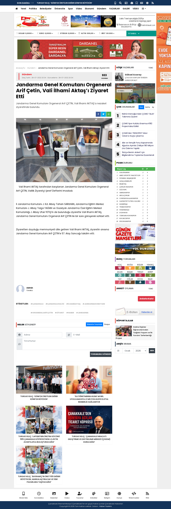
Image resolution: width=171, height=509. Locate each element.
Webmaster (134, 498)
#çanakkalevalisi (55, 304)
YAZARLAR (114, 8)
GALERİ (126, 8)
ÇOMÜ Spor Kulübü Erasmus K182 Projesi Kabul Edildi (134, 125)
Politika (33, 8)
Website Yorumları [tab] (94, 324)
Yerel (23, 8)
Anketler (93, 498)
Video (79, 8)
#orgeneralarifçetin (42, 312)
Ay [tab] (153, 107)
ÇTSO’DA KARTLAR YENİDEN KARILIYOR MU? (136, 79)
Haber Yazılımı (105, 506)
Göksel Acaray (133, 74)
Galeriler (54, 498)
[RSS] (152, 3)
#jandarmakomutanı (94, 304)
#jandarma (82, 312)
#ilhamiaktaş (73, 304)
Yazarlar (79, 498)
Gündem (101, 8)
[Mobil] (115, 3)
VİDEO (136, 8)
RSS (147, 498)
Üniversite (60, 8)
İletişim (107, 498)
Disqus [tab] (107, 324)
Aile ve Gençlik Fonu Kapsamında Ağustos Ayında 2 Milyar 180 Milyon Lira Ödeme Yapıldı (135, 145)
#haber (70, 312)
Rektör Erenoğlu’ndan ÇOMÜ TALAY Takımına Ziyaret (135, 116)
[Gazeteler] (141, 3)
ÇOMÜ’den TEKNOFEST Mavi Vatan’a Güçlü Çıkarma (131, 135)
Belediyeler (46, 8)
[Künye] (147, 3)
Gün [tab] (141, 107)
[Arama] (120, 3)
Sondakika (39, 498)
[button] (143, 8)
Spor (70, 8)
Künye (119, 498)
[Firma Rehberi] (131, 3)
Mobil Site (23, 498)
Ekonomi (89, 8)
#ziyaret (59, 312)
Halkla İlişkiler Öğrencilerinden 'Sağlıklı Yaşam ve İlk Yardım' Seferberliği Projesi (134, 332)
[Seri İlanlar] (136, 3)
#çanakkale (37, 304)
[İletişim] (126, 3)
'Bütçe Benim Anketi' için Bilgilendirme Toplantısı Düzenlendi (66, 3)
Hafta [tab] (147, 107)
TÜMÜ (150, 68)
